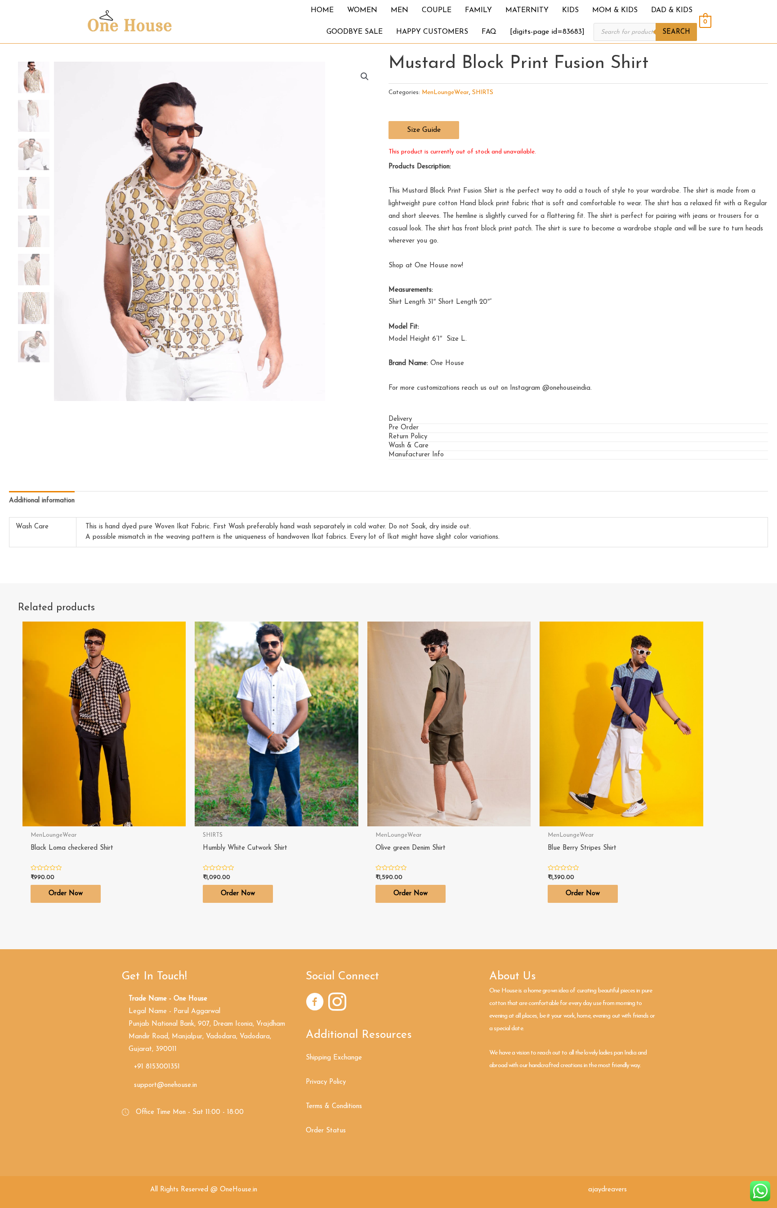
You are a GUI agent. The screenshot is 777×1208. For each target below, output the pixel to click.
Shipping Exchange (334, 1058)
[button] (423, 130)
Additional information (42, 500)
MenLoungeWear (445, 92)
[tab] (578, 419)
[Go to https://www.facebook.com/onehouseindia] (315, 1003)
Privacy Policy (326, 1082)
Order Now (66, 893)
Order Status (326, 1130)
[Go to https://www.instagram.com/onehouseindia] (337, 1003)
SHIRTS (482, 92)
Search (676, 32)
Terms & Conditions (334, 1106)
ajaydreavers (607, 1189)
